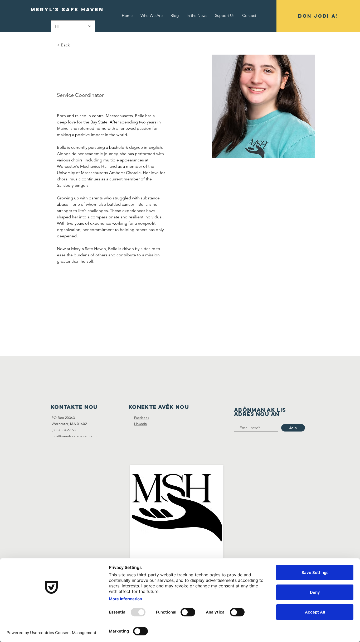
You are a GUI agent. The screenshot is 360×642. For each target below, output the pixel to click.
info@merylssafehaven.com (74, 436)
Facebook (141, 418)
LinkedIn (140, 424)
